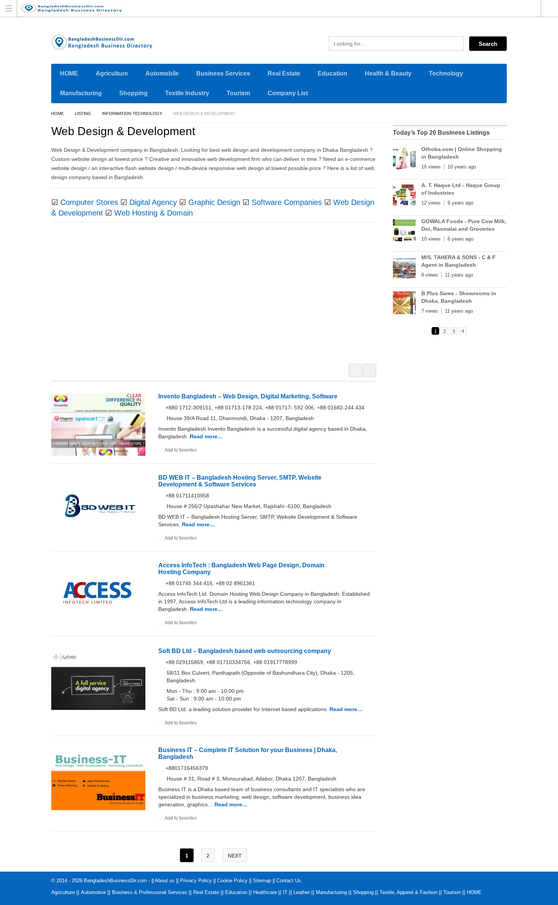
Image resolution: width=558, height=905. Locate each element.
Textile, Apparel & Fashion (408, 892)
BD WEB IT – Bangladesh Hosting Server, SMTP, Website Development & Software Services (240, 481)
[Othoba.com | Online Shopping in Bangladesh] (404, 160)
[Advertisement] (217, 298)
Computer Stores (89, 202)
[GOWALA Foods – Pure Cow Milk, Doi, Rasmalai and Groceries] (404, 232)
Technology (446, 73)
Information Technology (132, 113)
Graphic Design (214, 202)
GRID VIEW (355, 370)
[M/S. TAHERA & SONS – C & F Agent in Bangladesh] (404, 268)
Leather (301, 892)
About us (165, 880)
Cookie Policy (232, 880)
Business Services (223, 73)
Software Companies (287, 202)
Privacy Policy (196, 880)
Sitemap (262, 880)
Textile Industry (187, 93)
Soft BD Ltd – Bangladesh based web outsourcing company (244, 651)
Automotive (93, 892)
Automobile (162, 73)
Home (57, 113)
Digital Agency (153, 202)
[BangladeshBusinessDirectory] (272, 8)
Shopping (133, 93)
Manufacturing (81, 93)
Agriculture (112, 73)
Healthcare (265, 892)
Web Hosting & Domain (153, 213)
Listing (83, 113)
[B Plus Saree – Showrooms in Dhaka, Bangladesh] (404, 304)
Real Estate (284, 73)
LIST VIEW (369, 370)
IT (285, 892)
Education (332, 73)
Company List (288, 93)
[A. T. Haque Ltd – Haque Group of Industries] (404, 196)
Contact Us (288, 880)
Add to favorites (181, 450)
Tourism (238, 93)
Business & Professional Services (149, 892)
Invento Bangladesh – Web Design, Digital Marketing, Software (247, 396)
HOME (69, 73)
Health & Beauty (388, 73)
